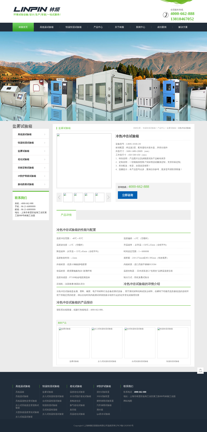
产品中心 (98, 27)
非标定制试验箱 (26, 167)
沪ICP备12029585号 (125, 425)
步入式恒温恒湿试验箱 (107, 361)
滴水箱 (100, 410)
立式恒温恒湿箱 (49, 410)
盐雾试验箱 (23, 151)
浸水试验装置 (103, 392)
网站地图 (128, 401)
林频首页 (23, 27)
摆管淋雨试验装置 (105, 401)
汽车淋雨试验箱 (104, 405)
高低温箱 (20, 392)
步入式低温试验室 (24, 417)
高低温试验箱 (46, 27)
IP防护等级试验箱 (27, 176)
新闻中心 (140, 27)
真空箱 (73, 410)
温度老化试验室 (77, 392)
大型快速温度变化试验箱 (27, 412)
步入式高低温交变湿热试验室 (27, 406)
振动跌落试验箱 (26, 184)
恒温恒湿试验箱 (74, 27)
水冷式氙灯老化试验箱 (80, 396)
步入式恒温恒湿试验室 (53, 414)
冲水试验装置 (103, 396)
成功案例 (161, 27)
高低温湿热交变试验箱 (26, 401)
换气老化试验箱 (77, 405)
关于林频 (119, 27)
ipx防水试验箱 (103, 414)
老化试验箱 (23, 159)
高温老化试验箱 (77, 414)
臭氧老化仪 (75, 401)
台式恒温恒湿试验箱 (140, 361)
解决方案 (183, 27)
